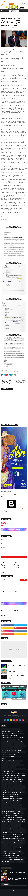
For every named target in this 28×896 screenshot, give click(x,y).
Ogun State (9, 817)
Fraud (15, 783)
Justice (7, 794)
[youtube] (7, 634)
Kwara (3, 796)
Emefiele (12, 771)
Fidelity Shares (16, 781)
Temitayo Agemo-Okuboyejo (7, 851)
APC (18, 739)
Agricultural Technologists (7, 737)
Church (19, 750)
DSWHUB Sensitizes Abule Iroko (19, 769)
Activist (3, 733)
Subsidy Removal (19, 844)
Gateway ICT (22, 786)
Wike (23, 861)
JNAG (3, 794)
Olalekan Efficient (21, 821)
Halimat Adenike (12, 788)
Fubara (19, 783)
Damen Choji (18, 756)
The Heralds (4, 853)
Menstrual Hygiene (16, 800)
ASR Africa (11, 743)
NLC (12, 809)
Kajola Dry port (13, 794)
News (20, 807)
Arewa (17, 741)
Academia (14, 731)
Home (2, 14)
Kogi (22, 794)
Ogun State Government (18, 817)
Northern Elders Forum (10, 811)
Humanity (4, 790)
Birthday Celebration (18, 748)
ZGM (8, 863)
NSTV (3, 813)
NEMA (3, 807)
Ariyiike (21, 741)
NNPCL (3, 811)
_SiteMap (3, 567)
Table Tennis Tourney (17, 847)
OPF (19, 823)
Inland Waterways (5, 792)
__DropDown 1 (4, 564)
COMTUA (23, 752)
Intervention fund (14, 792)
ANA (7, 739)
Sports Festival (5, 844)
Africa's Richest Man (13, 735)
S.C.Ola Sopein (17, 836)
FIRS (21, 781)
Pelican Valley (4, 828)
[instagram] (7, 631)
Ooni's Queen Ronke (13, 823)
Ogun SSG (4, 817)
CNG (9, 752)
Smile (14, 842)
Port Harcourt (9, 830)
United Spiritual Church (18, 859)
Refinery (9, 834)
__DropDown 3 (4, 565)
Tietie (18, 853)
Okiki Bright (4, 821)
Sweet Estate (8, 847)
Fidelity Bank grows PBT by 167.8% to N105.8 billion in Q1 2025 (16, 676)
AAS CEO (8, 729)
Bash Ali (23, 746)
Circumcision (4, 752)
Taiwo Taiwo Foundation (6, 849)
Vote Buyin (13, 861)
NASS (19, 802)
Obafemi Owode (15, 813)
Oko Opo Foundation (12, 821)
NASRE (14, 802)
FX (12, 786)
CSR (6, 754)
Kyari (7, 796)
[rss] (7, 628)
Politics (3, 830)
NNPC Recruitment (21, 809)
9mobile (3, 729)
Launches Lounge (5, 798)
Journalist (4, 27)
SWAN (3, 847)
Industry (12, 790)
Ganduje (16, 786)
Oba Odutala (8, 813)
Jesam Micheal (21, 792)
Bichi (7, 748)
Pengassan (11, 828)
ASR (6, 743)
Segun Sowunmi (5, 840)
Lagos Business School (14, 796)
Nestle (7, 807)
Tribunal (20, 857)
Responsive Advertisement (14, 649)
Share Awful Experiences (6, 842)
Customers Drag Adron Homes (8, 756)
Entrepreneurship (20, 773)
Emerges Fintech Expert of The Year (9, 773)
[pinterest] (20, 628)
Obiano (22, 813)
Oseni (8, 826)
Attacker (22, 743)
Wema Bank (18, 861)
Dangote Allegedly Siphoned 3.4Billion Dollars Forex (11, 371)
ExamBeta (23, 775)
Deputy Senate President (6, 769)
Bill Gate (11, 748)
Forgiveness (10, 783)
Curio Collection (12, 754)
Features (16, 562)
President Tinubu (22, 830)
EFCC (8, 771)
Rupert (11, 836)
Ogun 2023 (8, 815)
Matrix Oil (9, 800)
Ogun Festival (14, 815)
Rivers (3, 836)
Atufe (3, 746)
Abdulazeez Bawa (15, 729)
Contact (2, 496)
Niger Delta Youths (5, 809)
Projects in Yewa (5, 832)
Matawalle (4, 800)
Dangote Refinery (20, 765)
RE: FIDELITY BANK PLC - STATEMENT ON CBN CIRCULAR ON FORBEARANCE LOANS (16, 665)
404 (15, 572)
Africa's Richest (5, 735)
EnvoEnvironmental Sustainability (8, 775)
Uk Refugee (10, 859)
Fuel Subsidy (4, 786)
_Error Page (16, 567)
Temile (14, 849)
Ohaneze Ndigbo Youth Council (19, 819)
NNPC (15, 809)
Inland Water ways (18, 790)
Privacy (15, 591)
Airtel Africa (21, 737)
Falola (3, 779)
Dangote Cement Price (14, 762)
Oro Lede (4, 826)
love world (12, 798)
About (15, 494)
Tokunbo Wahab (16, 855)
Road (7, 836)
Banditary (18, 746)
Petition (5, 14)
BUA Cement (7, 750)
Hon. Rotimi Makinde (21, 788)
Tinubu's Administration (6, 855)
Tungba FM (4, 859)
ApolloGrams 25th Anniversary (8, 741)
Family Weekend (9, 779)
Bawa (3, 748)
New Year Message (13, 807)
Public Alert (12, 832)
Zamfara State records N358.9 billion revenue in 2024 (16, 670)
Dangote (6, 370)
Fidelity (15, 779)
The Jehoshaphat (11, 853)
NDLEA (20, 804)
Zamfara (3, 863)
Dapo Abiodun (5, 767)
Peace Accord (17, 826)
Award (7, 746)
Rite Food (21, 834)
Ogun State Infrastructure (7, 819)
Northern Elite (19, 811)
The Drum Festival (18, 851)
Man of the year (19, 798)
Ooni (7, 823)
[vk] (20, 631)
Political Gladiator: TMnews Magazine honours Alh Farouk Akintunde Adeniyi (16, 871)
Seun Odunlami (21, 840)
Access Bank (20, 731)
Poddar (20, 828)
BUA (3, 750)
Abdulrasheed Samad (6, 731)
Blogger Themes (12, 892)
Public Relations (19, 832)
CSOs (3, 754)
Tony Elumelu (4, 857)
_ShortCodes (17, 565)
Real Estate (4, 834)
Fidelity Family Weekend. (6, 781)
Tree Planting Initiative (13, 857)
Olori (3, 823)
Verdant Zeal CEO (5, 861)
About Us (3, 593)
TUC (24, 857)
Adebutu (8, 733)
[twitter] (20, 625)
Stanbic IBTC (11, 844)
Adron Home (14, 733)
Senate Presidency (13, 840)
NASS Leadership (5, 804)
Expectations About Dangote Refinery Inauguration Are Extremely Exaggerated (12, 777)
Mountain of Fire (5, 802)
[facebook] (7, 625)
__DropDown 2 (17, 564)
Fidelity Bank (20, 779)
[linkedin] (20, 720)
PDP (12, 826)
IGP (8, 790)
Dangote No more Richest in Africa (8, 765)
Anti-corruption (13, 739)
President (15, 830)
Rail (24, 832)
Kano (18, 794)
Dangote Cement (5, 762)
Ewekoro (18, 775)
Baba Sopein (12, 746)
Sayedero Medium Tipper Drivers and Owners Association (13, 838)
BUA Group (14, 750)
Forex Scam (4, 783)
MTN (11, 802)
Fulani (9, 786)
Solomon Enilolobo (20, 842)
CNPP (13, 752)
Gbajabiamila (4, 788)
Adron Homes (21, 733)
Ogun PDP (21, 815)
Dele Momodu (12, 767)
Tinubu (21, 853)
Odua (3, 815)
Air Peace (15, 737)
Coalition (17, 752)
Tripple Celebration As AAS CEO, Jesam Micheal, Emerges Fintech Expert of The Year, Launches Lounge (17, 878)
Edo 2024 (4, 771)
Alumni (3, 739)
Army (3, 743)
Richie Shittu (15, 834)
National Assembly (13, 804)
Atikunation (16, 743)
